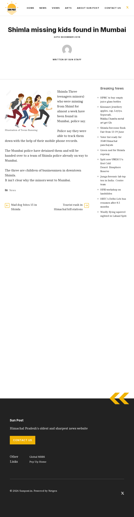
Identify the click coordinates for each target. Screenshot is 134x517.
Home (30, 8)
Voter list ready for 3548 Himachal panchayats (111, 141)
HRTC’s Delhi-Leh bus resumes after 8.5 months (113, 202)
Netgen (52, 491)
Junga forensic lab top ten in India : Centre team (113, 180)
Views (56, 8)
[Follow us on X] (127, 8)
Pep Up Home (37, 462)
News (43, 8)
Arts (68, 8)
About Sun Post (88, 8)
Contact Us (113, 8)
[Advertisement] (113, 280)
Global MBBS (37, 457)
